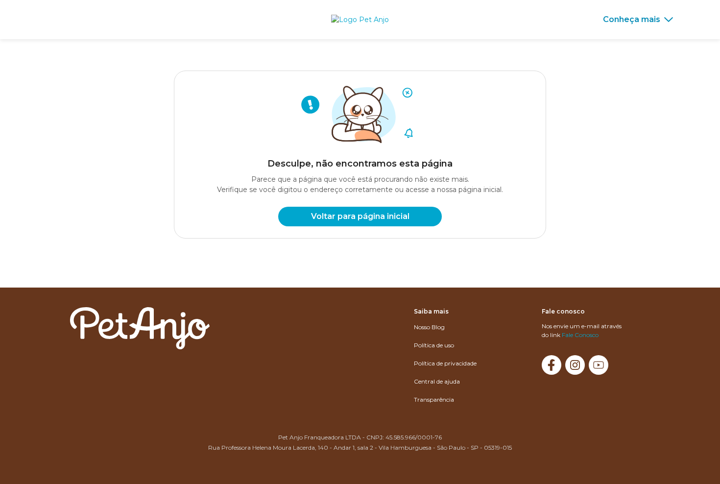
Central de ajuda (437, 381)
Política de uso (434, 345)
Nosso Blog (429, 327)
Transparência (434, 399)
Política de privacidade (445, 363)
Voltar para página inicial (360, 216)
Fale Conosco (580, 335)
